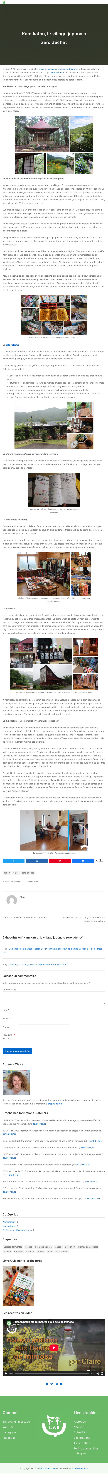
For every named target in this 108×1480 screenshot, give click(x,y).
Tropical (30, 1251)
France (28, 1247)
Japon (7, 872)
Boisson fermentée (13, 1247)
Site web (7, 1027)
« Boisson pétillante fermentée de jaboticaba (25, 917)
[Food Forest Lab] (4, 2)
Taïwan (7, 1251)
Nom (6, 1010)
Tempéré (18, 1251)
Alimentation (9, 1222)
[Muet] (97, 1373)
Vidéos (40, 1251)
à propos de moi (54, 1103)
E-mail (7, 1018)
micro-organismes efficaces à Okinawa (58, 69)
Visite (16, 872)
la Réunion (70, 1247)
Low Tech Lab (58, 72)
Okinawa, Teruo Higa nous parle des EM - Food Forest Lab (38, 964)
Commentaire (9, 989)
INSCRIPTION (39, 1124)
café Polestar (12, 345)
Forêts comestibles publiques (17, 1230)
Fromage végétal (43, 1247)
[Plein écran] (102, 1373)
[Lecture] (6, 1373)
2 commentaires (31, 881)
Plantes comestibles (88, 1247)
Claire (23, 897)
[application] (54, 1347)
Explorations (16, 881)
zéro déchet (28, 872)
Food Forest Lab (47, 1468)
